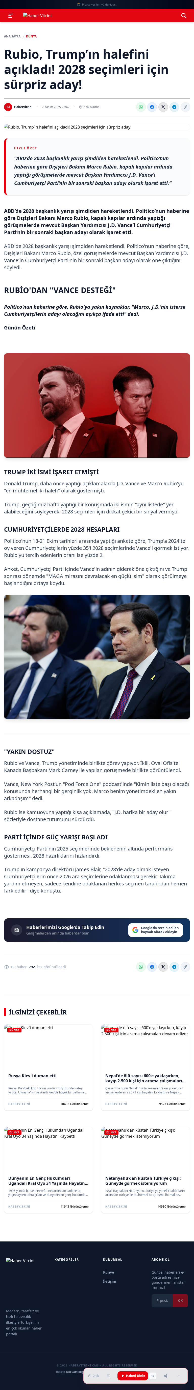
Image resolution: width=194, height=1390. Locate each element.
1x (152, 1376)
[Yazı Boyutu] (108, 1375)
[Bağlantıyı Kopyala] (185, 107)
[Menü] (10, 15)
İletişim (109, 1281)
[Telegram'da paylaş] (174, 107)
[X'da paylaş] (163, 107)
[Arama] (184, 16)
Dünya (31, 36)
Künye (108, 1272)
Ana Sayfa (12, 36)
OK (180, 1300)
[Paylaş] (165, 1375)
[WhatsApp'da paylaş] (141, 107)
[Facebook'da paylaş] (152, 107)
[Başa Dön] (178, 1375)
